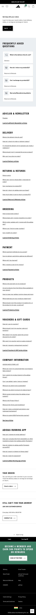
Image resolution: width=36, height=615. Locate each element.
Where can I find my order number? (14, 228)
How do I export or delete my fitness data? (15, 451)
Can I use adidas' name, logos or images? (15, 381)
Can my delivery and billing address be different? (18, 256)
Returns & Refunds (8, 580)
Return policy (7, 175)
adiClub (20, 585)
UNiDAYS (5, 585)
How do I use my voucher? (11, 324)
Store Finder (6, 574)
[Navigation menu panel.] (3, 6)
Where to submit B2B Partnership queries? (16, 415)
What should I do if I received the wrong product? (18, 152)
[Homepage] (18, 7)
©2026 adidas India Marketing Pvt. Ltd (18, 612)
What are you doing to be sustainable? (14, 386)
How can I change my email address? (14, 434)
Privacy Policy (22, 597)
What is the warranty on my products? (14, 284)
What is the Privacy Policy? (11, 400)
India (20, 608)
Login (9, 539)
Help (19, 580)
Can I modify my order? (10, 233)
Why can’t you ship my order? (12, 156)
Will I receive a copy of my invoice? (13, 264)
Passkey (5, 118)
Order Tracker (22, 569)
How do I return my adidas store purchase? (16, 190)
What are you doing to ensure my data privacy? (17, 390)
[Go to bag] (33, 6)
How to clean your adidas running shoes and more (18, 294)
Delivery (5, 569)
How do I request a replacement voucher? (15, 345)
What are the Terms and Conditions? (14, 405)
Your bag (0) (24, 539)
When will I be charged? (10, 260)
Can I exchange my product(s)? (12, 186)
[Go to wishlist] (7, 6)
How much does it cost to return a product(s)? (17, 194)
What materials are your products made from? (17, 298)
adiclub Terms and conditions (23, 575)
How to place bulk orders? (11, 213)
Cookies (20, 601)
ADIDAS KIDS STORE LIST (11, 364)
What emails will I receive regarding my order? (17, 218)
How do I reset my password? (12, 456)
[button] (18, 57)
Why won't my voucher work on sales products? (17, 341)
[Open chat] (32, 611)
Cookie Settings (7, 597)
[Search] (29, 6)
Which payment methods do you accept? (15, 252)
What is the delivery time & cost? (13, 137)
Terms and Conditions (9, 601)
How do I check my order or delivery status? (16, 141)
